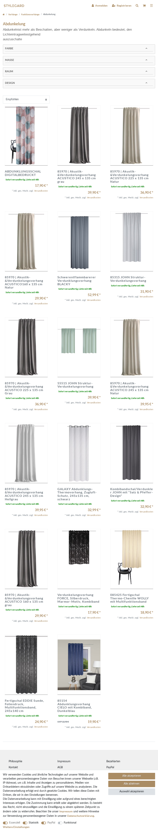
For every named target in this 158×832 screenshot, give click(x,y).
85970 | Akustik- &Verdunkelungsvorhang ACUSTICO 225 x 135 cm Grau (24, 388)
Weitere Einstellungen (16, 827)
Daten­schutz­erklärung (80, 815)
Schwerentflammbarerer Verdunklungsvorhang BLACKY (76, 280)
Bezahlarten (113, 761)
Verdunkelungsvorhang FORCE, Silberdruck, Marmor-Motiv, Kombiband (78, 598)
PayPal (110, 767)
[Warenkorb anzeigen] (144, 5)
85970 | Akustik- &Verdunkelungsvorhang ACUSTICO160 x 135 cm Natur (24, 282)
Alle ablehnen (132, 783)
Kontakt (13, 767)
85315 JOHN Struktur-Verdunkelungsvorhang (128, 278)
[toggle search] (137, 5)
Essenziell (14, 822)
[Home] (4, 14)
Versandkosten (41, 191)
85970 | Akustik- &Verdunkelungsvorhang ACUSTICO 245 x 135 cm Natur (129, 388)
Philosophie (15, 761)
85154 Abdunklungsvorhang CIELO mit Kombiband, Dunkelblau (74, 705)
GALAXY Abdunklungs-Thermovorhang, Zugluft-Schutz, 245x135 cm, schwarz (77, 494)
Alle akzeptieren (131, 776)
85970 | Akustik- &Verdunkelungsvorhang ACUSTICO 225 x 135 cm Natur (129, 176)
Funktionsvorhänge (30, 14)
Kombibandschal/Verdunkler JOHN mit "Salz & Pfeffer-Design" (131, 492)
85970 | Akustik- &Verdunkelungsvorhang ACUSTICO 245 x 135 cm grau (76, 176)
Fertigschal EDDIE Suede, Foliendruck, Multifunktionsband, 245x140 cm (24, 705)
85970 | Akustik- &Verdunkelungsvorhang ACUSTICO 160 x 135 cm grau (24, 600)
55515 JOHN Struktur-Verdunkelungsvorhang (75, 384)
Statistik (34, 822)
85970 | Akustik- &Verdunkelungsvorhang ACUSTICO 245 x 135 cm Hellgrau (24, 494)
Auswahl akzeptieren (131, 791)
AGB (60, 767)
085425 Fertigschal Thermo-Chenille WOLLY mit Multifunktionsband (129, 598)
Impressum (64, 761)
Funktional (70, 822)
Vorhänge (13, 14)
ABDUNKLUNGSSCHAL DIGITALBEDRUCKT (23, 173)
